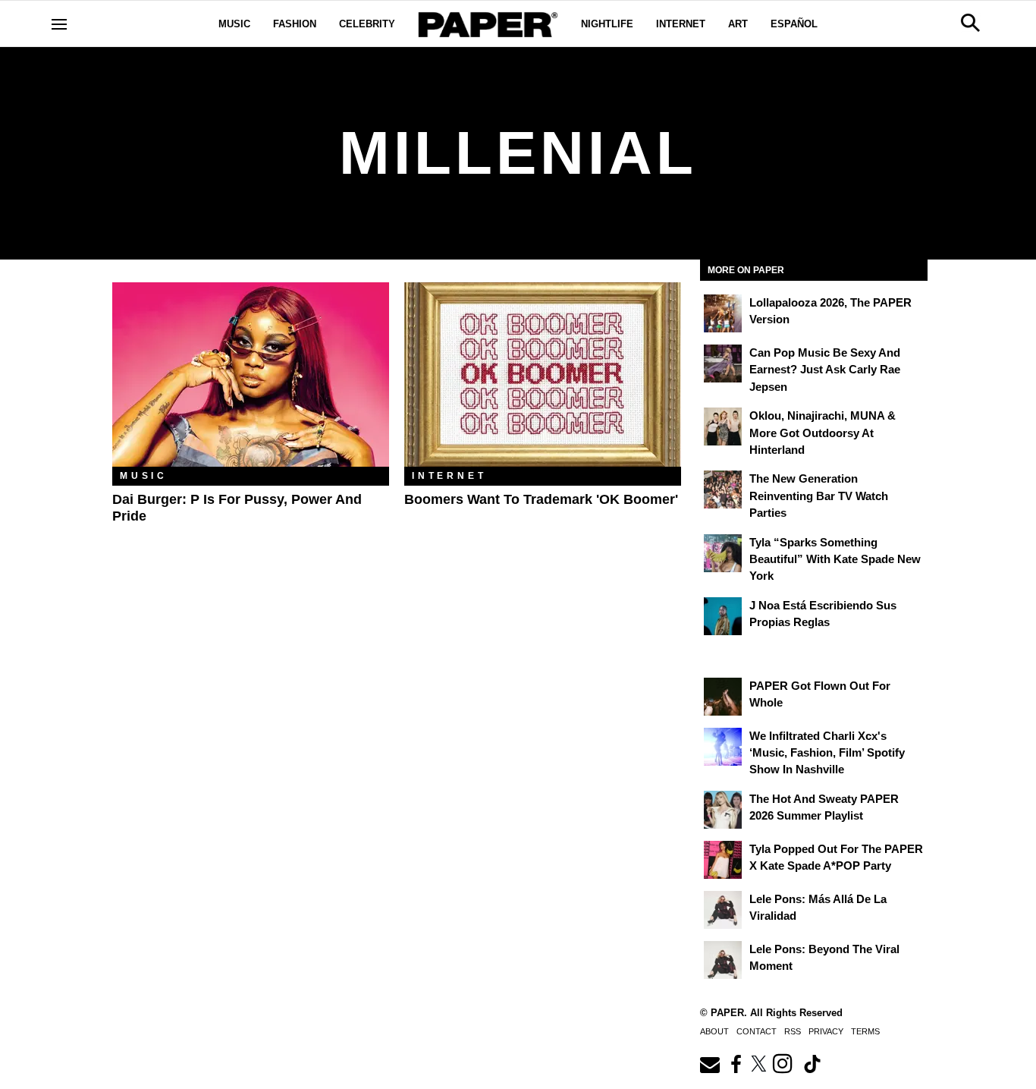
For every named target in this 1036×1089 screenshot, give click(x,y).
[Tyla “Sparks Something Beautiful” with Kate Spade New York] (723, 553)
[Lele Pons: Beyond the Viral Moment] (723, 960)
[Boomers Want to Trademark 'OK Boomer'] (542, 374)
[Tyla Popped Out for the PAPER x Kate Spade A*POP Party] (723, 860)
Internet (680, 24)
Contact (756, 1031)
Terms (865, 1031)
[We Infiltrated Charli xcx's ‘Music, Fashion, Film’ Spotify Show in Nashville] (723, 747)
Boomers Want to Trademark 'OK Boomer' (541, 499)
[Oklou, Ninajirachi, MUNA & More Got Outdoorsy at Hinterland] (723, 426)
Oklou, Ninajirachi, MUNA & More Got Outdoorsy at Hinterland (822, 432)
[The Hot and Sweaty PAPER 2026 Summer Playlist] (723, 810)
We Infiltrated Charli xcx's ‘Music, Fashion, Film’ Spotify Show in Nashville (827, 752)
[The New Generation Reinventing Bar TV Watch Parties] (723, 489)
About (714, 1031)
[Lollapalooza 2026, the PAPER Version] (723, 313)
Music (234, 24)
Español (794, 24)
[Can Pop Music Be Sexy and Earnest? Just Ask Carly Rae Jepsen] (723, 363)
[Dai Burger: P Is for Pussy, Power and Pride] (250, 374)
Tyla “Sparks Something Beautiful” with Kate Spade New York (835, 559)
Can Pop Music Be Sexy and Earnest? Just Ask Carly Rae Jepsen (824, 369)
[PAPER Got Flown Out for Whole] (723, 697)
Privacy (825, 1031)
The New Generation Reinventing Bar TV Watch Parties (818, 495)
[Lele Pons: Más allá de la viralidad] (723, 910)
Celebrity (367, 24)
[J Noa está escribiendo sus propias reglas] (723, 616)
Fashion (294, 24)
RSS (792, 1031)
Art (738, 24)
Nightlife (607, 24)
